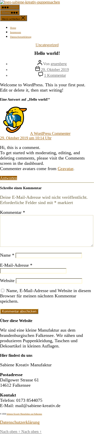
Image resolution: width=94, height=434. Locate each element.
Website (7, 280)
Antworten (8, 178)
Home (13, 27)
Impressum (15, 32)
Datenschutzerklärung (20, 36)
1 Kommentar (55, 75)
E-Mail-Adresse (16, 265)
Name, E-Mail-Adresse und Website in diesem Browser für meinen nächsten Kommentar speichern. (45, 296)
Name (7, 255)
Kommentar (12, 212)
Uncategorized (47, 45)
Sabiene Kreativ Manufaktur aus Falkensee (24, 414)
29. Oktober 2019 (55, 69)
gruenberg (59, 64)
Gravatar (65, 168)
